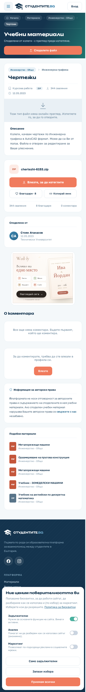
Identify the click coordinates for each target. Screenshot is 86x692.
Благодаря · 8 (27, 193)
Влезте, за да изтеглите (45, 182)
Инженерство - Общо (60, 18)
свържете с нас (66, 411)
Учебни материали (34, 34)
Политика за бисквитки (60, 607)
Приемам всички (43, 681)
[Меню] (8, 6)
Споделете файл (45, 50)
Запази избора (43, 671)
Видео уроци (12, 586)
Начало (14, 18)
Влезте (43, 371)
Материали (33, 18)
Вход (74, 6)
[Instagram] (19, 561)
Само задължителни (43, 661)
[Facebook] (8, 561)
